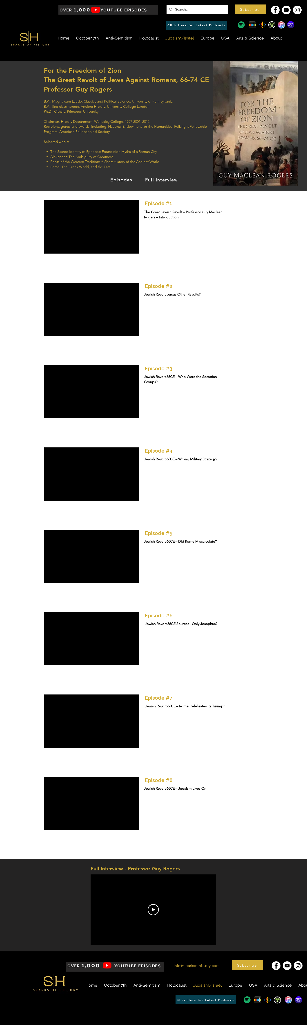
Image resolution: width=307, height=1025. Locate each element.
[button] (250, 9)
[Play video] (153, 909)
